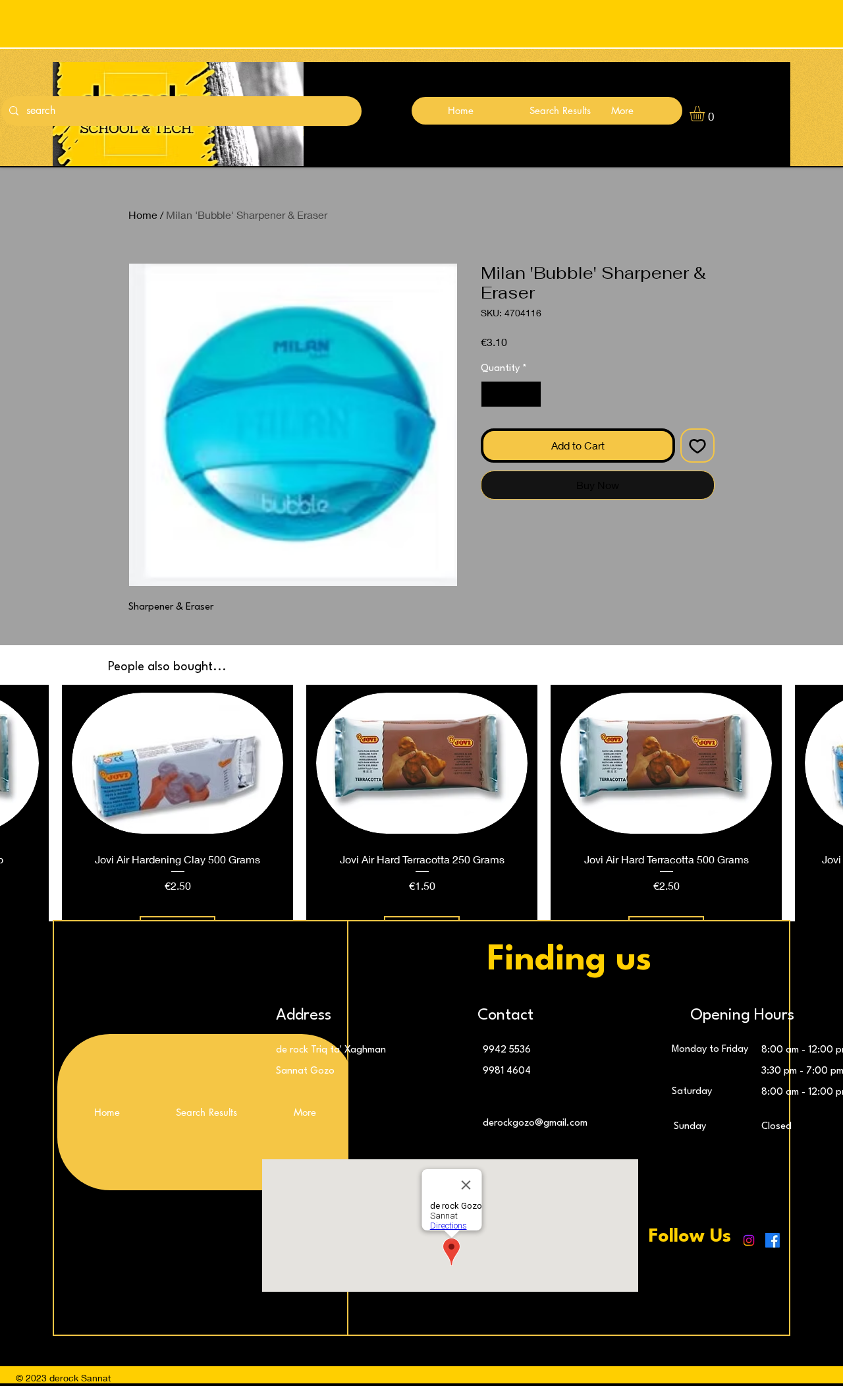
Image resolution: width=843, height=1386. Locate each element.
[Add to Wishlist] (697, 445)
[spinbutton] (511, 394)
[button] (706, 113)
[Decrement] (492, 394)
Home (142, 214)
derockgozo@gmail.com (535, 1123)
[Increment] (530, 394)
